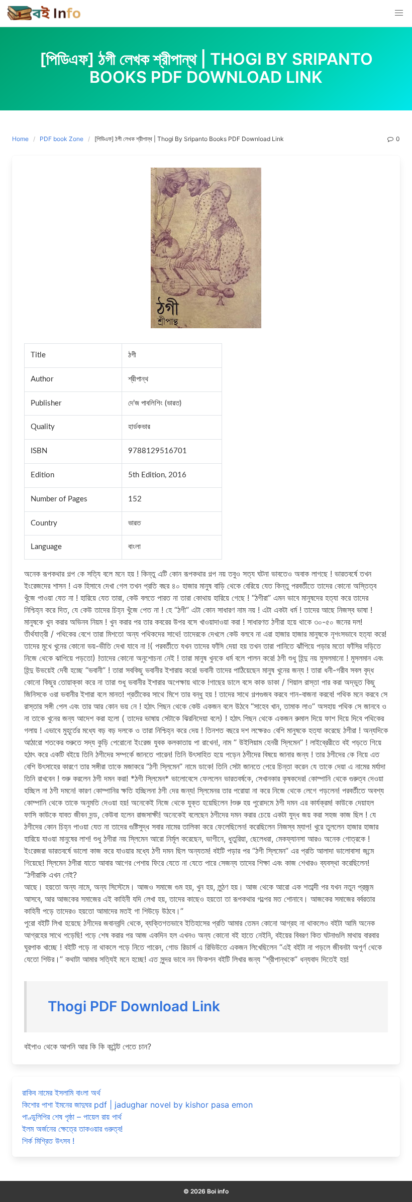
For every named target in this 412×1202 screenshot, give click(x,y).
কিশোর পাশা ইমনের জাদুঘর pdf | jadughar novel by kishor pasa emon (137, 1105)
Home (20, 139)
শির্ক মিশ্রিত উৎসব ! (48, 1141)
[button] (399, 13)
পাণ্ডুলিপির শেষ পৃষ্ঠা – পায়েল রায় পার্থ (72, 1117)
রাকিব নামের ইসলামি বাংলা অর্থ (61, 1093)
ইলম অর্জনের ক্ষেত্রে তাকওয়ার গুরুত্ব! (72, 1129)
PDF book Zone (61, 139)
